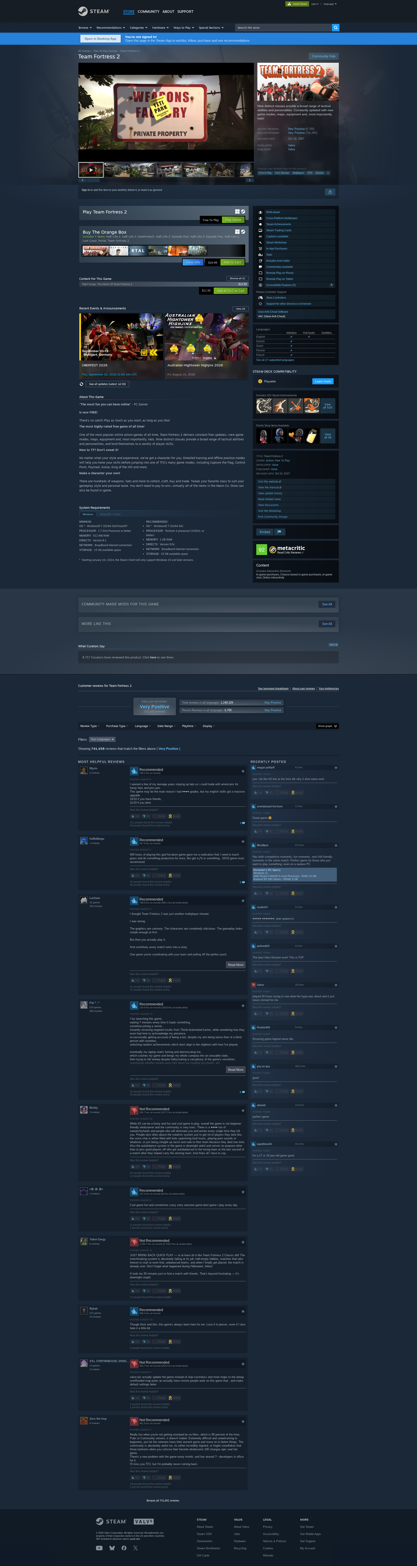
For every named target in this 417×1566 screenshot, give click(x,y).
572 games (95, 1313)
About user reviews (303, 688)
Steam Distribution (208, 1548)
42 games (94, 902)
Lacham (94, 898)
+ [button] (328, 173)
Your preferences (329, 688)
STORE (129, 11)
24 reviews (95, 1316)
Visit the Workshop (269, 510)
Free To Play (282, 460)
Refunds (268, 1555)
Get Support (307, 1541)
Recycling (240, 1548)
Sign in (86, 190)
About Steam (205, 1526)
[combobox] (283, 27)
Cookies (268, 1548)
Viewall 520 (327, 406)
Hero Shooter (282, 173)
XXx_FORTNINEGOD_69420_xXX (109, 1361)
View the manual (269, 487)
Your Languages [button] (100, 739)
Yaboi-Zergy (97, 1239)
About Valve (241, 1526)
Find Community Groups (273, 516)
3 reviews (94, 1112)
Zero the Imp (98, 1418)
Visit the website (268, 481)
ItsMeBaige (96, 838)
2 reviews (94, 772)
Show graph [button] (325, 726)
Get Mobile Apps (310, 1534)
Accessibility (271, 1534)
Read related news (269, 499)
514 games (95, 1007)
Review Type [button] (88, 726)
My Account (307, 1548)
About (168, 11)
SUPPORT (185, 11)
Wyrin (93, 768)
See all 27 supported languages (275, 360)
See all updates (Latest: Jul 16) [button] (107, 384)
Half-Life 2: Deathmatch (138, 236)
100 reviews (95, 906)
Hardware (240, 1541)
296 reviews (95, 1011)
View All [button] (240, 308)
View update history (270, 493)
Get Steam (307, 1526)
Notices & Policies (274, 1541)
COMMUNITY (148, 11)
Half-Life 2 (113, 236)
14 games (94, 1365)
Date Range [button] (165, 726)
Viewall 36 (327, 436)
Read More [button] (235, 964)
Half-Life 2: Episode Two (206, 236)
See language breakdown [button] (273, 688)
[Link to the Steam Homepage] (94, 15)
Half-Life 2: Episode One (172, 236)
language (329, 3)
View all (333, 644)
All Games (84, 51)
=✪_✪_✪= (96, 1189)
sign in (314, 3)
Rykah (93, 1308)
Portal (102, 240)
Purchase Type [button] (115, 726)
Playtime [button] (187, 726)
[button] (85, 28)
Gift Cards (203, 1555)
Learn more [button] (323, 381)
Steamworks (204, 1541)
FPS (310, 173)
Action (270, 460)
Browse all (237, 278)
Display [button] (207, 726)
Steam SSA (204, 1534)
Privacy (268, 1526)
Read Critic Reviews (289, 552)
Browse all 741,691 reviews (163, 1500)
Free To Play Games (105, 51)
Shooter (320, 173)
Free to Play (265, 173)
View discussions (268, 505)
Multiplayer (298, 173)
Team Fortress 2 (118, 240)
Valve (291, 145)
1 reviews (94, 843)
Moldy (93, 1107)
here (153, 657)
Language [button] (141, 726)
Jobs (237, 1534)
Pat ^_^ (94, 1002)
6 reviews (94, 1243)
